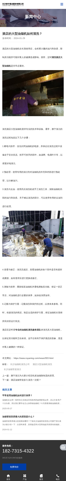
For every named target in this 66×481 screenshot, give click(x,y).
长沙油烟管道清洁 (12, 369)
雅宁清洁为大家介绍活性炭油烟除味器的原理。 (33, 375)
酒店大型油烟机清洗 (42, 364)
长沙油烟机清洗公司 (20, 364)
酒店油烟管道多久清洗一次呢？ (26, 380)
